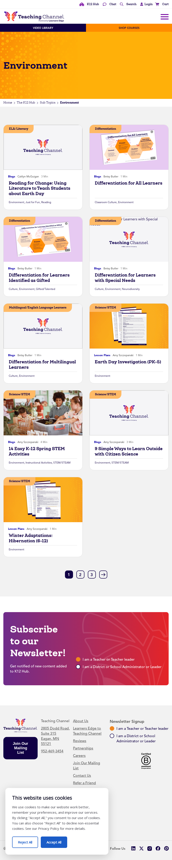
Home (7, 102)
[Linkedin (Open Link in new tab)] (133, 848)
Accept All (57, 840)
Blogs (11, 176)
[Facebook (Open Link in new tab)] (158, 848)
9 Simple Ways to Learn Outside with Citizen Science (129, 451)
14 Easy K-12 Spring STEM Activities (37, 451)
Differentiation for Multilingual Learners (42, 364)
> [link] (103, 574)
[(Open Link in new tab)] (149, 848)
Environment (16, 202)
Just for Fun (33, 202)
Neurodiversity (131, 289)
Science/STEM (105, 307)
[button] (145, 4)
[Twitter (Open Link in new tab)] (141, 848)
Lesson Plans (102, 355)
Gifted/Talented (45, 289)
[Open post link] (43, 147)
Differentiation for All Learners (128, 183)
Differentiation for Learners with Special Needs (125, 277)
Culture (13, 289)
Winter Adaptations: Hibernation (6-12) (30, 538)
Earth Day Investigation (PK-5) (128, 362)
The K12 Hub (26, 102)
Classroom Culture (106, 202)
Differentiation (105, 129)
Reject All (28, 840)
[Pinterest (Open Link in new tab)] (166, 848)
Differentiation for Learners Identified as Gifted (39, 277)
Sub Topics (47, 102)
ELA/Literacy (18, 129)
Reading (46, 202)
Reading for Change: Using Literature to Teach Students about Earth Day (39, 188)
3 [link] (91, 574)
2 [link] (80, 574)
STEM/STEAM (62, 462)
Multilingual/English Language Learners (38, 307)
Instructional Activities (39, 462)
